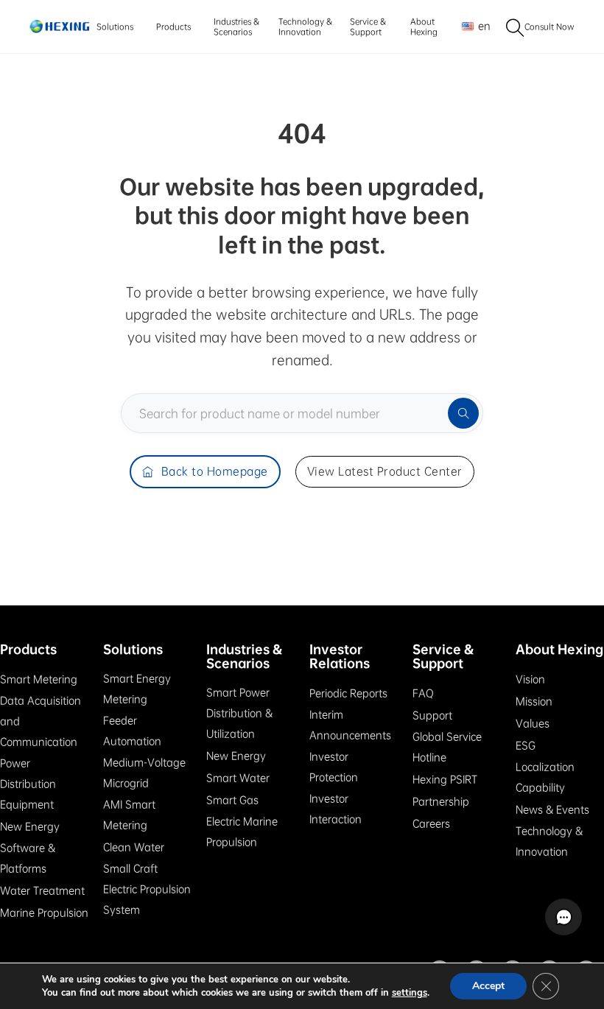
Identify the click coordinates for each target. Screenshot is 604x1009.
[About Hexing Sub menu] (442, 27)
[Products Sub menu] (195, 27)
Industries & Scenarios (236, 26)
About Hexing (424, 26)
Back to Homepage (214, 471)
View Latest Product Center (385, 471)
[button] (563, 917)
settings (409, 992)
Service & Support (368, 26)
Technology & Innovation (305, 26)
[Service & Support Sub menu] (391, 27)
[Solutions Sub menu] (137, 27)
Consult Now (549, 26)
